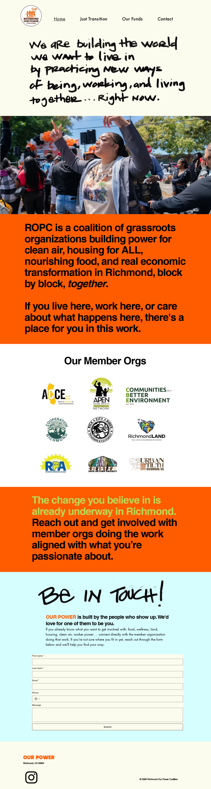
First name (38, 656)
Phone (35, 692)
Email (35, 680)
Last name (38, 668)
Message (36, 705)
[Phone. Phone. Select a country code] (37, 699)
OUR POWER (38, 757)
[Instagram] (31, 777)
